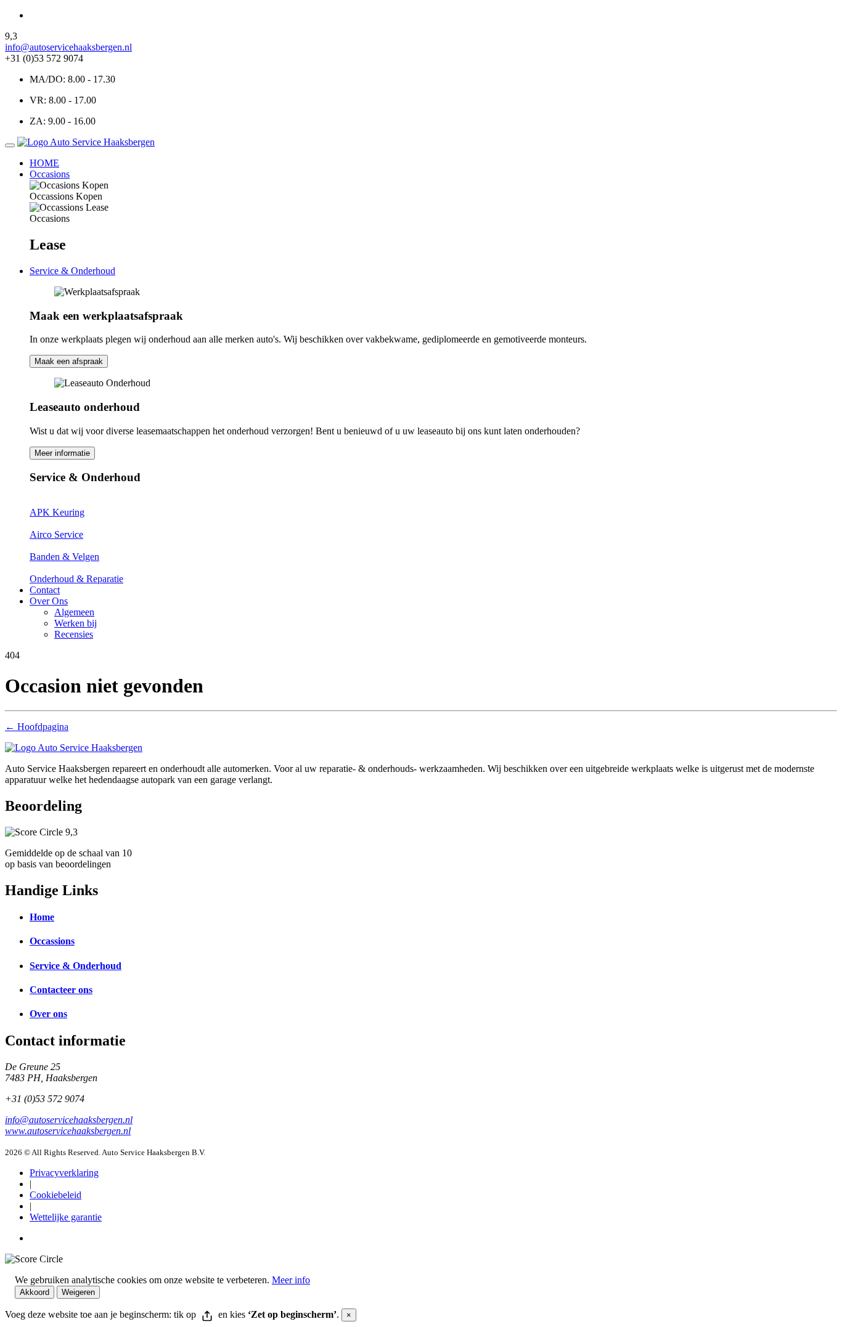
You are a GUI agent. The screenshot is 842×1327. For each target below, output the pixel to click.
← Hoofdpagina (36, 726)
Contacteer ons (61, 989)
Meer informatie (62, 453)
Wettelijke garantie (66, 1217)
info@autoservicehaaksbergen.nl (68, 47)
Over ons (48, 1013)
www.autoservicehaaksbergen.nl (68, 1131)
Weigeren (78, 1292)
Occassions (52, 941)
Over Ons (49, 601)
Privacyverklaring (64, 1172)
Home (42, 917)
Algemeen (74, 612)
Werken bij (75, 623)
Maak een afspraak (69, 361)
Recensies (73, 634)
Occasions (50, 174)
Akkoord (34, 1292)
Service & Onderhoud (72, 271)
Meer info (291, 1280)
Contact (45, 590)
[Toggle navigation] (10, 145)
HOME (44, 163)
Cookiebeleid (55, 1195)
